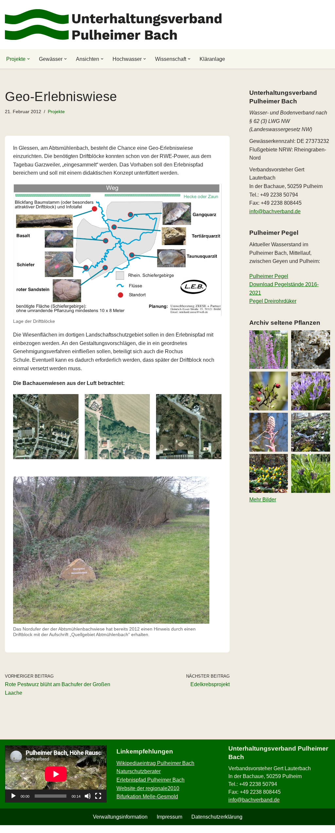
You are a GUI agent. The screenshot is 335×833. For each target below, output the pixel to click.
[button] (28, 59)
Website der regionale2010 (147, 788)
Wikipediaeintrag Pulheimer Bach (155, 763)
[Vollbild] (98, 796)
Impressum (169, 817)
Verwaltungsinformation (120, 817)
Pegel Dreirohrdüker (272, 301)
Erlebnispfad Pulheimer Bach (150, 780)
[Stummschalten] (87, 796)
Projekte (56, 111)
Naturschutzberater (138, 771)
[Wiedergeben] (13, 796)
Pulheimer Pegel (268, 276)
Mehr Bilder (262, 499)
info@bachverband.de (275, 211)
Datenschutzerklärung (216, 817)
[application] (56, 774)
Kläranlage (212, 59)
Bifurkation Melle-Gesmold (147, 796)
